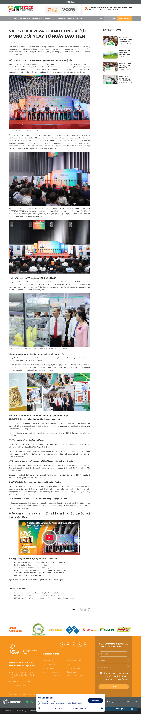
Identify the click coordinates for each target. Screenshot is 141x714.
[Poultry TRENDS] (124, 629)
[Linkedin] (81, 609)
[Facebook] (88, 609)
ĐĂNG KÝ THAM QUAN (50, 672)
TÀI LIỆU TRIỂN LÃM (49, 664)
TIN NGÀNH (69, 664)
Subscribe (111, 19)
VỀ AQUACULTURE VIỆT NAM (75, 676)
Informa (70, 2)
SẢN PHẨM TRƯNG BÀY (74, 660)
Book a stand (124, 19)
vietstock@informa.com (21, 682)
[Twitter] (85, 609)
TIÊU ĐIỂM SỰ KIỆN (72, 672)
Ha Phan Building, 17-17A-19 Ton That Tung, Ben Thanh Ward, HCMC (24, 675)
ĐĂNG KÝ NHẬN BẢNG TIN (52, 676)
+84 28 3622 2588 (19, 686)
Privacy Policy (21, 711)
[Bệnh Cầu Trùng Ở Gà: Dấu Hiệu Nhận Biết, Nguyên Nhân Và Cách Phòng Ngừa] (110, 66)
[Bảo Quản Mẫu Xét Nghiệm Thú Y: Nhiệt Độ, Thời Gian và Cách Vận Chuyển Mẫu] (110, 79)
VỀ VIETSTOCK (48, 660)
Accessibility (7, 711)
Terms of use (35, 711)
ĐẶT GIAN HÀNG (48, 668)
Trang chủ (13, 18)
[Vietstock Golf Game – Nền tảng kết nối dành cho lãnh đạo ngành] (110, 54)
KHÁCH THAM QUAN (73, 668)
